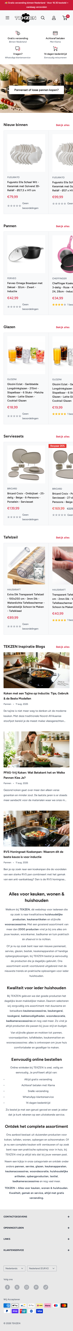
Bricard (12, 488)
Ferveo (11, 278)
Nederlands (11, 1268)
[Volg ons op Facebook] (7, 1287)
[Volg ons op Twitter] (17, 1287)
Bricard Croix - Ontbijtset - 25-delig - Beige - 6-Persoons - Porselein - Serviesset (26, 497)
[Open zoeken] (43, 18)
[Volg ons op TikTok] (46, 1287)
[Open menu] (7, 18)
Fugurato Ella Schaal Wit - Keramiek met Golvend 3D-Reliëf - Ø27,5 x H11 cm (23, 186)
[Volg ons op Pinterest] (36, 1287)
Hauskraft (14, 589)
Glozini (12, 379)
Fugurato (13, 177)
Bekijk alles (62, 125)
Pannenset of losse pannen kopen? (36, 90)
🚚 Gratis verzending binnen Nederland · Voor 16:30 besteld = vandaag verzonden (36, 4)
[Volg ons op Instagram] (26, 1287)
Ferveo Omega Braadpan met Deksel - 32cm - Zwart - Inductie (25, 287)
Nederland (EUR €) (39, 1268)
